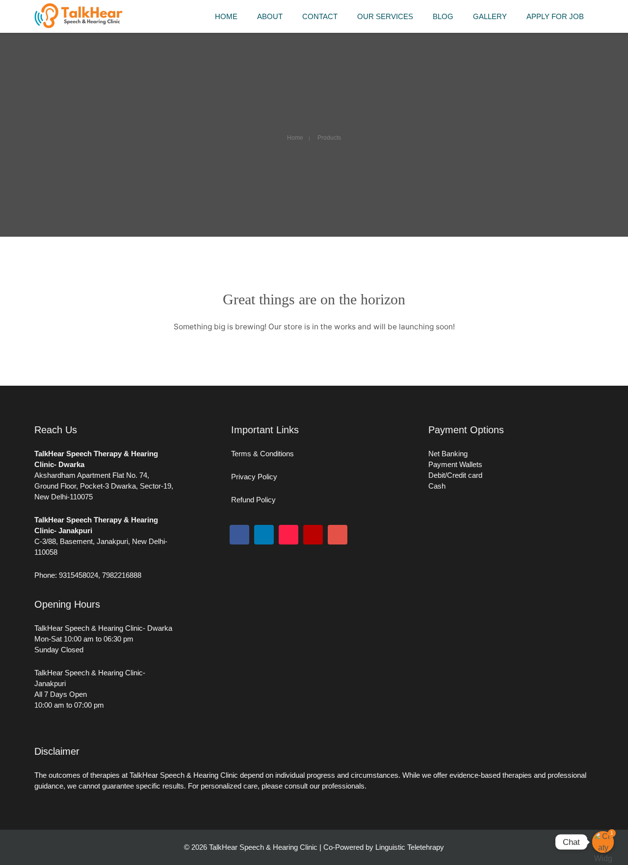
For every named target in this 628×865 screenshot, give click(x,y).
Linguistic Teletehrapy (409, 847)
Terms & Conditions (262, 453)
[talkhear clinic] (78, 26)
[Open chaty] (603, 842)
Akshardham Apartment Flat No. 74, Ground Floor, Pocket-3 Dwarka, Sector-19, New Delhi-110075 (103, 486)
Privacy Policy (255, 476)
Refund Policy (253, 499)
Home (295, 137)
